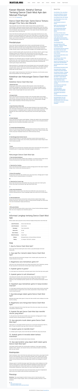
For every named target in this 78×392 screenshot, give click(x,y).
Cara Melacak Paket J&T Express (61, 17)
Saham (38, 2)
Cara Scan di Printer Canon (59, 32)
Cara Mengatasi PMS (58, 42)
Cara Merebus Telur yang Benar (60, 12)
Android (33, 2)
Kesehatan (53, 2)
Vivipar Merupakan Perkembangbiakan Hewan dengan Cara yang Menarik (59, 89)
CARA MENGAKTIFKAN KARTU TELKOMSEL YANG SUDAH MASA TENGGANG (61, 39)
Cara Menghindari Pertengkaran (60, 95)
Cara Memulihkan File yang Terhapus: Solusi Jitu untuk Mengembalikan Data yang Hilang (61, 99)
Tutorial (58, 2)
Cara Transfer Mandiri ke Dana (16, 383)
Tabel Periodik (65, 2)
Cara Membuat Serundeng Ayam (61, 67)
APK (11, 382)
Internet (47, 2)
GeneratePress (46, 390)
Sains (43, 2)
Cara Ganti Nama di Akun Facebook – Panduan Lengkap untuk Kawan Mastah (60, 45)
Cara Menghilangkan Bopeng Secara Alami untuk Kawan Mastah (60, 30)
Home (29, 2)
